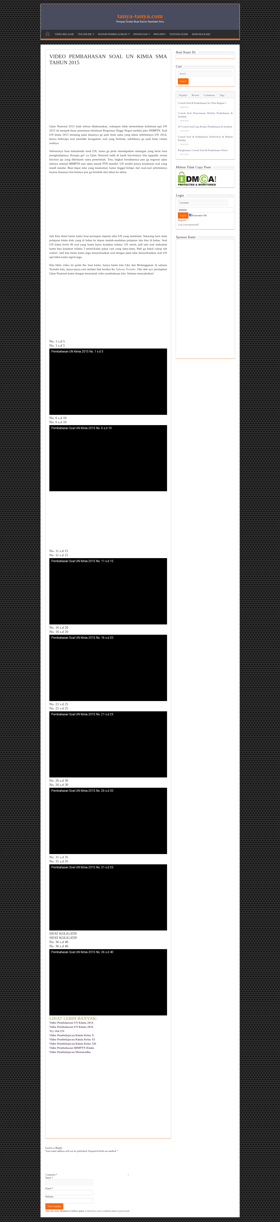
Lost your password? (188, 224)
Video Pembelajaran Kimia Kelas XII (72, 1043)
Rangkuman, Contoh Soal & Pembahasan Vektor (203, 150)
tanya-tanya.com (140, 16)
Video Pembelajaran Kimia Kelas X (71, 1035)
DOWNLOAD (140, 34)
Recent (195, 95)
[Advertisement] (108, 96)
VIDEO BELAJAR (64, 34)
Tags (222, 95)
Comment (51, 1174)
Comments (209, 95)
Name (49, 1177)
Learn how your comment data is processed (107, 1210)
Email (49, 1188)
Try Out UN (56, 1031)
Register (182, 220)
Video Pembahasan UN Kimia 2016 (71, 1026)
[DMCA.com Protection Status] (197, 178)
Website (49, 1196)
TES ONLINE (85, 34)
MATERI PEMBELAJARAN (112, 34)
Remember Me (199, 215)
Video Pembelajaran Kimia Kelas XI (72, 1039)
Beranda (48, 34)
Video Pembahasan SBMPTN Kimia (71, 1047)
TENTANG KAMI (179, 34)
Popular (183, 95)
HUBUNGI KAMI (201, 34)
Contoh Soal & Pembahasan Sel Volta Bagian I (202, 103)
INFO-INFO (159, 34)
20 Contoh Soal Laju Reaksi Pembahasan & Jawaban (205, 126)
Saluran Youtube (126, 269)
